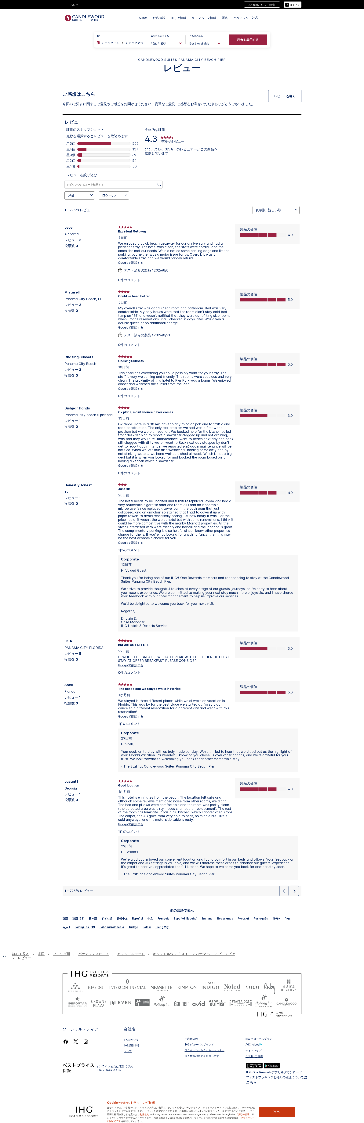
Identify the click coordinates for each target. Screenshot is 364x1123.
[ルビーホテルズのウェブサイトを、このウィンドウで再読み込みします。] (269, 986)
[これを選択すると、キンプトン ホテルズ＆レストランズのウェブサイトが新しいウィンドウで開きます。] (187, 986)
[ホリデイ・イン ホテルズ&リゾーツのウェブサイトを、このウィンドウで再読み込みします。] (162, 1003)
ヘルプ (128, 1051)
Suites (143, 18)
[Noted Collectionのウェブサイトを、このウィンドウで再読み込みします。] (232, 986)
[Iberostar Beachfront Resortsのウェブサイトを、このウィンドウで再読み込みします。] (77, 1003)
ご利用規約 (191, 1038)
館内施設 (159, 18)
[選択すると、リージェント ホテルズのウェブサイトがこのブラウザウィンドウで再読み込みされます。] (96, 986)
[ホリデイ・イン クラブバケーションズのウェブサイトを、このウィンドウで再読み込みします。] (264, 1003)
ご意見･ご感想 (254, 1056)
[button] (292, 4)
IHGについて (131, 1039)
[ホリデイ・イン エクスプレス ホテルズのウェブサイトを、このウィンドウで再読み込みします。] (142, 1003)
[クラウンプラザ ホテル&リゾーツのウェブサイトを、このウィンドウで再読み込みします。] (99, 1003)
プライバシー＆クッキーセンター (204, 1050)
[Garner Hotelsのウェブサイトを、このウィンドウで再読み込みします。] (181, 1003)
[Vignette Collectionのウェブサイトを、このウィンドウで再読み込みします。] (162, 986)
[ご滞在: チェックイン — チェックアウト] (120, 43)
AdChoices (252, 1044)
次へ (276, 1111)
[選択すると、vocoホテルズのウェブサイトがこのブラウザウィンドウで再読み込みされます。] (252, 986)
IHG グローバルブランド (199, 1044)
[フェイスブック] (66, 1041)
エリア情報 (178, 18)
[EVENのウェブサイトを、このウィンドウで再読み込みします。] (120, 1003)
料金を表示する (248, 39)
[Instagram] (85, 1041)
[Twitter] (75, 1041)
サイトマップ (253, 1050)
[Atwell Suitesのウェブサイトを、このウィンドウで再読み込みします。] (217, 1003)
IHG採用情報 (131, 1045)
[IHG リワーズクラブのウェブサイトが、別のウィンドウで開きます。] (273, 1014)
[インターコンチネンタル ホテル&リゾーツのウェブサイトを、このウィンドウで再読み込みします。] (127, 986)
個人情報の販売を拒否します (202, 1055)
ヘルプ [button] (74, 4)
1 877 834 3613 (108, 1070)
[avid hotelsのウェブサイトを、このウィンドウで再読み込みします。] (198, 1003)
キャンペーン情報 (204, 18)
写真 (225, 18)
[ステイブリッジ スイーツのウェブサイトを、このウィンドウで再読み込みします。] (241, 1003)
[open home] (6, 956)
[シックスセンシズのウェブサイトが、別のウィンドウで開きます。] (75, 986)
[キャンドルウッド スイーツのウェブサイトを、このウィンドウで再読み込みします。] (286, 1003)
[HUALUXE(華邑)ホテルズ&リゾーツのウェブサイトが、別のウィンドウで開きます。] (289, 986)
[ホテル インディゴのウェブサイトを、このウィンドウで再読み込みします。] (210, 986)
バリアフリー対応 (246, 18)
